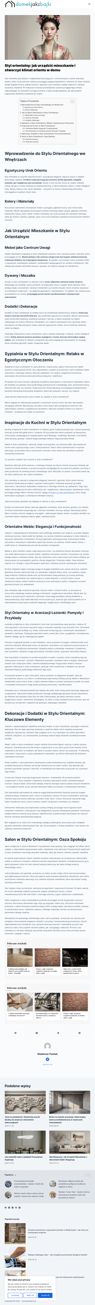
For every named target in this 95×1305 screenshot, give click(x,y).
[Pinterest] (58, 1033)
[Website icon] (47, 1059)
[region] (30, 1288)
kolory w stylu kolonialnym (62, 492)
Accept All (45, 1295)
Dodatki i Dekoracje (32, 120)
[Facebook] (15, 1033)
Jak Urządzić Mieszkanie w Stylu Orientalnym (40, 113)
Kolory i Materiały (31, 110)
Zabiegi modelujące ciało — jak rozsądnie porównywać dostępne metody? (57, 1255)
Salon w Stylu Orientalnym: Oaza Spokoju (38, 136)
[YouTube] (19, 1207)
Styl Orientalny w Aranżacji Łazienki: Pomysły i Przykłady (45, 131)
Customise (15, 1295)
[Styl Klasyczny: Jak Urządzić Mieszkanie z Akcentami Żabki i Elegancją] (69, 1142)
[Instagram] (12, 1207)
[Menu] (89, 4)
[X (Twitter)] (37, 1033)
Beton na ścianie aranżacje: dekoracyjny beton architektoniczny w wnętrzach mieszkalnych (67, 1120)
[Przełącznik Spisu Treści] (71, 101)
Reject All (30, 1295)
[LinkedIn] (79, 1033)
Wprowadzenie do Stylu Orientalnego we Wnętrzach (42, 105)
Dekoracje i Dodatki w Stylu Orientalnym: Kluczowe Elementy (46, 134)
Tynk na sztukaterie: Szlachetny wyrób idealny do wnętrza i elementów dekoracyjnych (22, 1120)
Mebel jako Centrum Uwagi (35, 115)
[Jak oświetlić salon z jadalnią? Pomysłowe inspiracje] (25, 1142)
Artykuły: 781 (47, 1064)
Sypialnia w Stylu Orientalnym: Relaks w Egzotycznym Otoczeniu (48, 123)
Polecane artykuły (31, 139)
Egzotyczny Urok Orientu (34, 107)
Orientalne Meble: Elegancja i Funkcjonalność (41, 128)
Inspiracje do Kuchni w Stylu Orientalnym (38, 126)
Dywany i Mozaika (32, 118)
